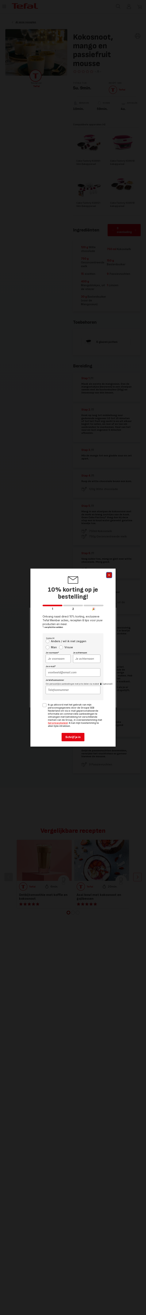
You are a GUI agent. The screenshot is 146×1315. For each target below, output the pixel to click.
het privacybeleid (58, 722)
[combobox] (58, 659)
